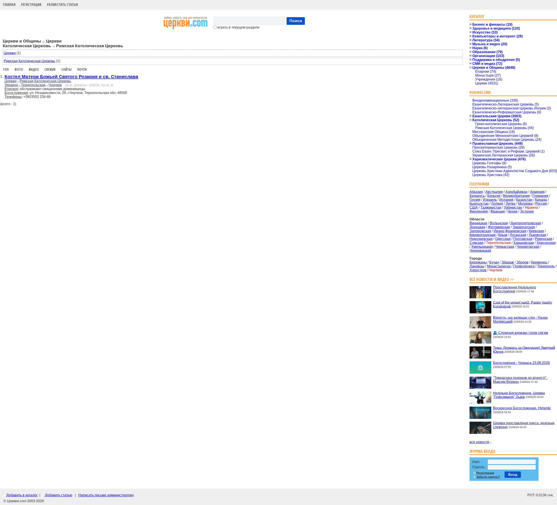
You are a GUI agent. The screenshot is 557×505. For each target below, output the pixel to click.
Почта (82, 69)
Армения (537, 192)
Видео (34, 69)
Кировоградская (483, 235)
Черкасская (504, 246)
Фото (18, 69)
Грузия (475, 199)
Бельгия (493, 196)
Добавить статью (58, 495)
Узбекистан (513, 207)
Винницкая (478, 223)
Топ (6, 69)
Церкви (10, 53)
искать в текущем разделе (237, 27)
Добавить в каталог (22, 495)
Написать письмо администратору (106, 495)
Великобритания (516, 196)
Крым (502, 235)
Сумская (476, 243)
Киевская (536, 231)
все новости (479, 442)
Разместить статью (62, 4)
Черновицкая (480, 250)
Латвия (497, 203)
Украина (11, 85)
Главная (9, 4)
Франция (497, 211)
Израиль (490, 199)
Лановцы (477, 266)
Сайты (66, 69)
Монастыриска (499, 266)
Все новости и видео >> (492, 279)
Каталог (477, 16)
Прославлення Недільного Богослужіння (514, 289)
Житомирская (499, 227)
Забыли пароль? (488, 476)
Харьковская (523, 243)
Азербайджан (516, 192)
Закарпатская (524, 227)
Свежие (50, 69)
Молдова (525, 203)
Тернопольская (33, 85)
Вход (512, 474)
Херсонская (546, 243)
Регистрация (31, 4)
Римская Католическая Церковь (29, 61)
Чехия (512, 211)
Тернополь (546, 266)
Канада (541, 199)
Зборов (522, 262)
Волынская (499, 223)
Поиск (295, 20)
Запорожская (480, 231)
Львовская (537, 235)
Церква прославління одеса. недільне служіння (524, 425)
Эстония (527, 211)
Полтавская (522, 239)
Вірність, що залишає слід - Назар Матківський (520, 319)
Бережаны (478, 262)
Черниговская (528, 246)
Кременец (539, 262)
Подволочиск (524, 266)
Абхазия (476, 192)
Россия (541, 203)
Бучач (494, 262)
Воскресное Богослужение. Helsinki (522, 408)
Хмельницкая (482, 246)
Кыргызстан (479, 203)
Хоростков (478, 270)
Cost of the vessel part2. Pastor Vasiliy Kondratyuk (522, 304)
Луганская (518, 235)
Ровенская (543, 239)
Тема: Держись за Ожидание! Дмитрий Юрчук (524, 349)
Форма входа (482, 451)
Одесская (503, 239)
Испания (506, 199)
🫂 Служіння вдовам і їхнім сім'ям (520, 333)
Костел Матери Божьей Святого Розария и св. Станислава (71, 76)
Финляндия (479, 211)
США (474, 207)
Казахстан (524, 199)
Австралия (494, 192)
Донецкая (477, 227)
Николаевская (481, 239)
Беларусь (477, 196)
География (479, 184)
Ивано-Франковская (510, 231)
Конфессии (480, 92)
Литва (510, 203)
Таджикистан (490, 207)
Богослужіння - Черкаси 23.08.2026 (521, 363)
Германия (540, 196)
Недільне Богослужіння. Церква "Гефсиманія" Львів (519, 395)
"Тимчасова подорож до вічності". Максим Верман (520, 380)
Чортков (55, 85)
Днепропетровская (525, 223)
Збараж (508, 262)
